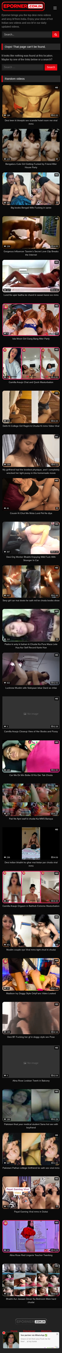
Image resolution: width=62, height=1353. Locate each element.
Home (14, 1331)
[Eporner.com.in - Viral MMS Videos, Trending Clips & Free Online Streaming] (25, 7)
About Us (46, 1331)
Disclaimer (29, 1331)
